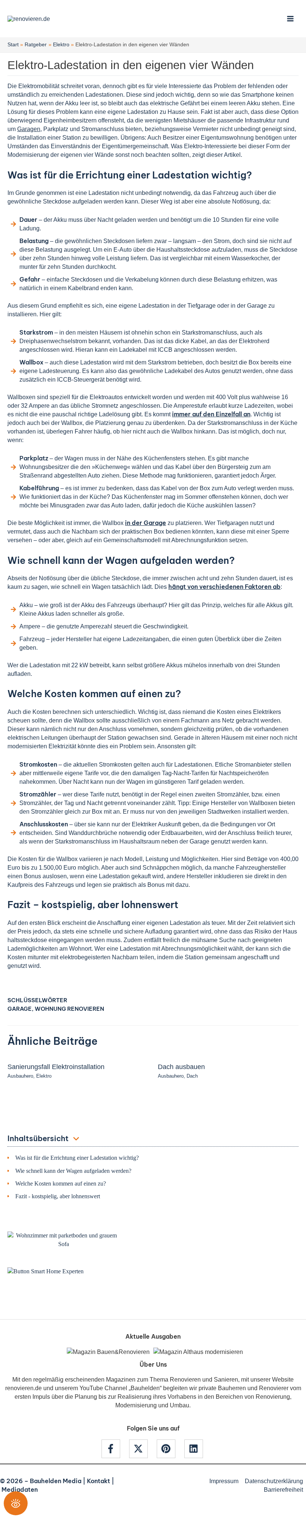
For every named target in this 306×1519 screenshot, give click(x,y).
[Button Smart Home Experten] (45, 1270)
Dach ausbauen (181, 1067)
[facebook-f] (115, 1448)
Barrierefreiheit (283, 1489)
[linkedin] (194, 1448)
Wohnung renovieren (69, 1008)
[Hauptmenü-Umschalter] (290, 18)
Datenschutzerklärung (274, 1481)
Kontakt (98, 1481)
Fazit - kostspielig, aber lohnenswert (57, 1196)
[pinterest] (170, 1448)
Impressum (223, 1481)
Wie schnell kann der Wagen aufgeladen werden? (73, 1170)
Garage (19, 1008)
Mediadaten (19, 1489)
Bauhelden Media (55, 1481)
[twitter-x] (142, 1448)
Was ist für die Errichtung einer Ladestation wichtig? (77, 1157)
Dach (192, 1076)
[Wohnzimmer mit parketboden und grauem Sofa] (63, 1239)
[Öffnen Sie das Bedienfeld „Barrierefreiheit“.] (16, 1503)
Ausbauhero (20, 1076)
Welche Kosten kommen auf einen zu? (60, 1183)
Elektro (43, 1076)
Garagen (28, 128)
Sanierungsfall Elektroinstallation (55, 1067)
